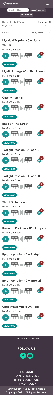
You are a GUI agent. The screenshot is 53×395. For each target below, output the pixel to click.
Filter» (5, 32)
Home (5, 22)
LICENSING (26, 371)
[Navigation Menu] (47, 3)
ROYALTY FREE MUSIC (26, 375)
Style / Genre (26, 15)
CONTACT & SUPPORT (26, 338)
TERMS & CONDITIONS (26, 379)
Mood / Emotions (37, 10)
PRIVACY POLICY (26, 383)
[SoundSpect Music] (11, 4)
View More (9, 64)
